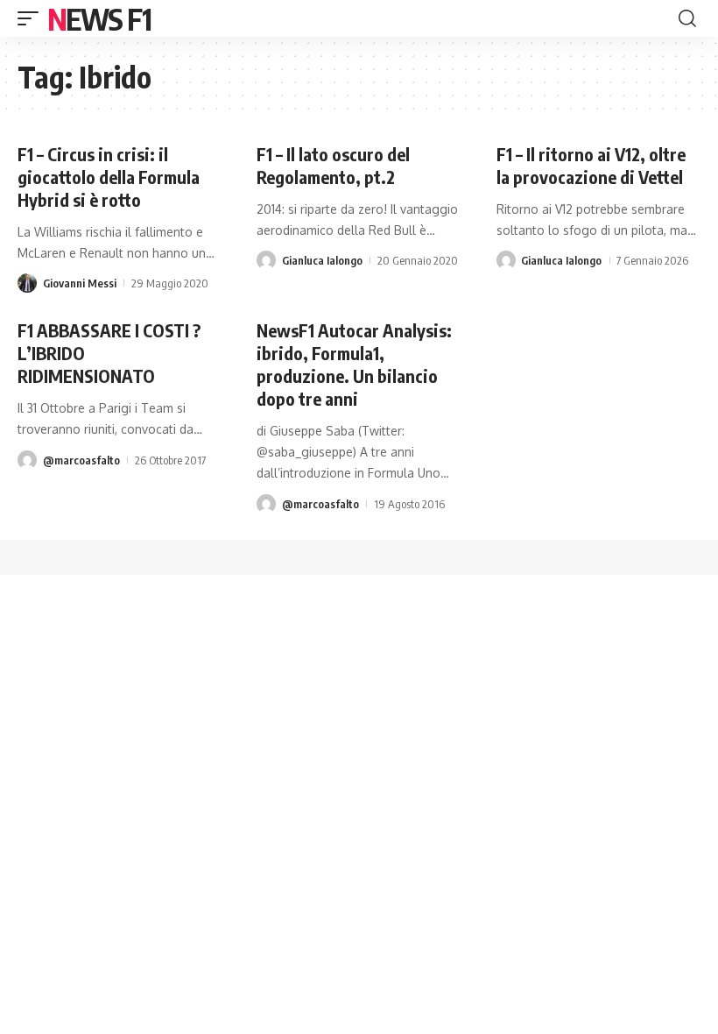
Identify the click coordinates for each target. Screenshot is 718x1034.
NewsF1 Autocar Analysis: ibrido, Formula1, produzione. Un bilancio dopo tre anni (354, 364)
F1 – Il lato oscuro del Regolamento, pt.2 (333, 165)
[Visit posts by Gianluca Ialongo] (266, 260)
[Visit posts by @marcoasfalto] (27, 460)
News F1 (99, 18)
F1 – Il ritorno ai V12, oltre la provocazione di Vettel (591, 165)
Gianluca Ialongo (322, 260)
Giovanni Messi (79, 283)
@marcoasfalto (81, 460)
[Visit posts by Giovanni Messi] (27, 283)
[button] (32, 18)
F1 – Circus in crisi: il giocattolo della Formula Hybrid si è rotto (109, 176)
